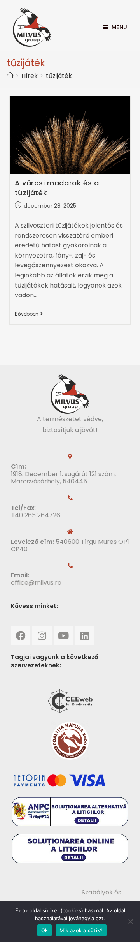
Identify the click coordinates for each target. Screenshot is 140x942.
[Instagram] (42, 635)
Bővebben (29, 314)
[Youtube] (63, 635)
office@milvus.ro (36, 582)
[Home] (10, 75)
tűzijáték (59, 75)
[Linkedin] (84, 635)
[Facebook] (20, 635)
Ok (44, 930)
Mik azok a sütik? (81, 930)
